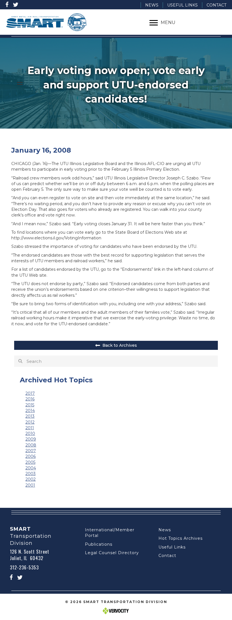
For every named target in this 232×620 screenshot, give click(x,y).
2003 (30, 473)
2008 (30, 445)
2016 (30, 399)
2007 (30, 450)
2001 (30, 485)
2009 (30, 439)
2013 (30, 416)
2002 (30, 479)
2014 (30, 410)
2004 (30, 468)
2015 (29, 404)
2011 (29, 427)
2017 (30, 393)
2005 (30, 462)
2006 (30, 456)
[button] (7, 4)
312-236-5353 (24, 567)
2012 (30, 422)
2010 (30, 433)
